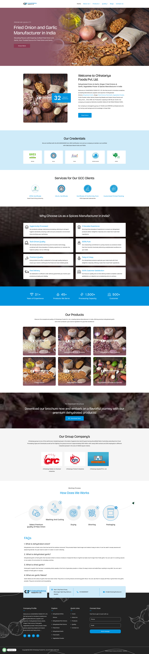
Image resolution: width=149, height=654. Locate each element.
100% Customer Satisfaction (93, 271)
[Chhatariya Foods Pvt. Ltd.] (30, 3)
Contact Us (119, 4)
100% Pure (86, 242)
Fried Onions (101, 95)
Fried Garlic (109, 95)
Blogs (112, 4)
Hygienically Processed (39, 226)
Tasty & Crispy (87, 257)
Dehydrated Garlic (88, 95)
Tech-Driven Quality (37, 242)
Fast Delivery (35, 271)
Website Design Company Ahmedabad (113, 651)
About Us (86, 4)
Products (96, 4)
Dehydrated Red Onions (60, 624)
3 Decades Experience (90, 226)
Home (79, 4)
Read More (84, 115)
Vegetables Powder (118, 95)
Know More (22, 46)
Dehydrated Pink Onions (60, 621)
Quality (104, 4)
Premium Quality (36, 257)
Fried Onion (56, 628)
